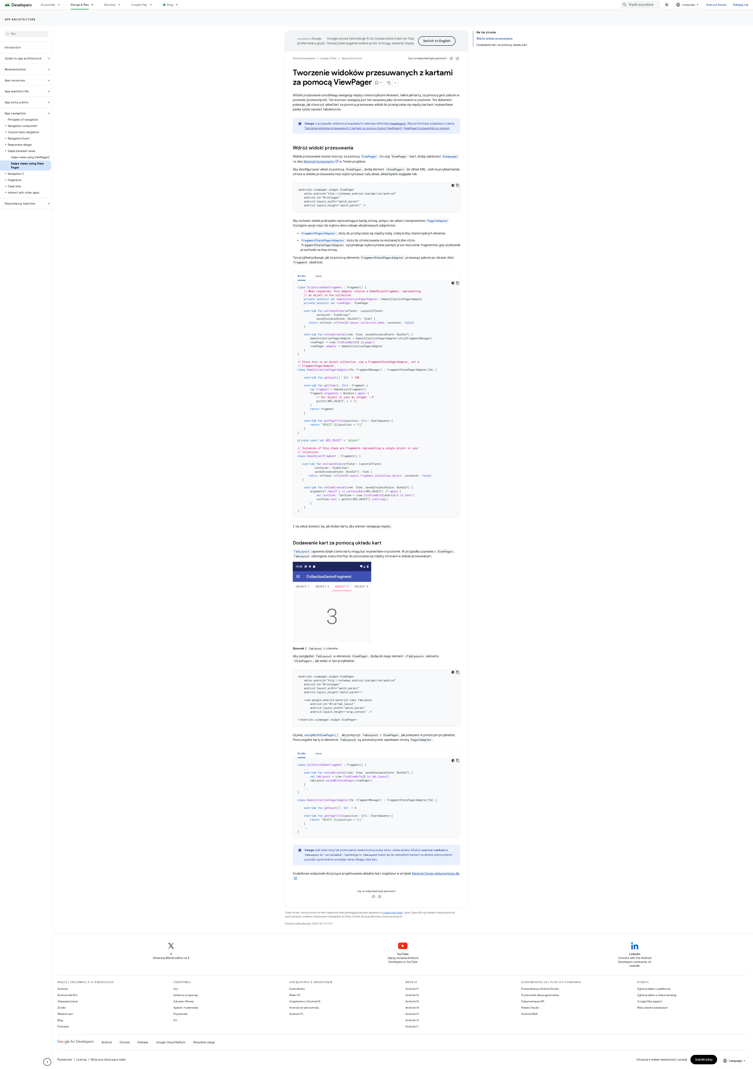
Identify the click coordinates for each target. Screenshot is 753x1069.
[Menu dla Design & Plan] (94, 4)
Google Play (139, 4)
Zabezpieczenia (67, 1001)
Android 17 (412, 989)
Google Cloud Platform (170, 1042)
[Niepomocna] (457, 58)
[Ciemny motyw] (453, 185)
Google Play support (649, 1001)
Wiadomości (65, 1014)
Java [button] (318, 276)
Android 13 (412, 1014)
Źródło (61, 1007)
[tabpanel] (376, 399)
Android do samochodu (304, 1007)
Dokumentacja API (532, 1001)
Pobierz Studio (530, 1007)
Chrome (125, 1042)
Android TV (296, 1014)
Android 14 (412, 1007)
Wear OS (294, 995)
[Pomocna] (451, 58)
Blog (170, 4)
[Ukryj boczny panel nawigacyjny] (47, 1062)
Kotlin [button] (302, 276)
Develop (110, 4)
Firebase (142, 1042)
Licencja (81, 1059)
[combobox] (640, 4)
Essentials (48, 4)
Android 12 (412, 1020)
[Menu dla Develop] (121, 4)
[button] (23, 58)
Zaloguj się (740, 4)
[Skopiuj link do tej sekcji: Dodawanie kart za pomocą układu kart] (385, 543)
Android (62, 989)
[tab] (301, 275)
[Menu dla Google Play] (152, 4)
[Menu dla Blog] (178, 4)
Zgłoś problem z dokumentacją (656, 995)
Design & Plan (80, 4)
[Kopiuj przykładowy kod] (457, 185)
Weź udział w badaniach (652, 1007)
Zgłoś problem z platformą (653, 989)
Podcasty (63, 1026)
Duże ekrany (297, 989)
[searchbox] (26, 34)
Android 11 (411, 1026)
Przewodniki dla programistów (540, 995)
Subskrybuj (703, 1060)
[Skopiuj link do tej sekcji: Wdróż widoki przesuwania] (357, 148)
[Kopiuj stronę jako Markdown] (389, 82)
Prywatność (180, 1014)
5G (175, 1020)
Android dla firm (67, 995)
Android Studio (716, 4)
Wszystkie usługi (204, 1042)
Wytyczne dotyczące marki (108, 1059)
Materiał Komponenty (319, 162)
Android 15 (412, 1001)
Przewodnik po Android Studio (540, 989)
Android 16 (412, 995)
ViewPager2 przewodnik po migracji (426, 128)
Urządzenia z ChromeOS (304, 1001)
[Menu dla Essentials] (60, 4)
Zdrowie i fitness (183, 1001)
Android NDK (529, 1014)
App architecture (20, 19)
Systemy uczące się (185, 995)
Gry (175, 989)
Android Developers (304, 58)
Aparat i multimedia (185, 1007)
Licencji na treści (393, 912)
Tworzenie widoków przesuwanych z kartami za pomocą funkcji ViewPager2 (353, 128)
